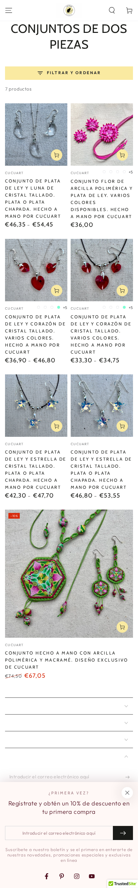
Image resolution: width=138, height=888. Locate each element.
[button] (112, 10)
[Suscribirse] (129, 777)
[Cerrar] (127, 792)
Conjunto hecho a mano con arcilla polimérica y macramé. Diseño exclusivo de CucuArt (66, 660)
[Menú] (8, 10)
